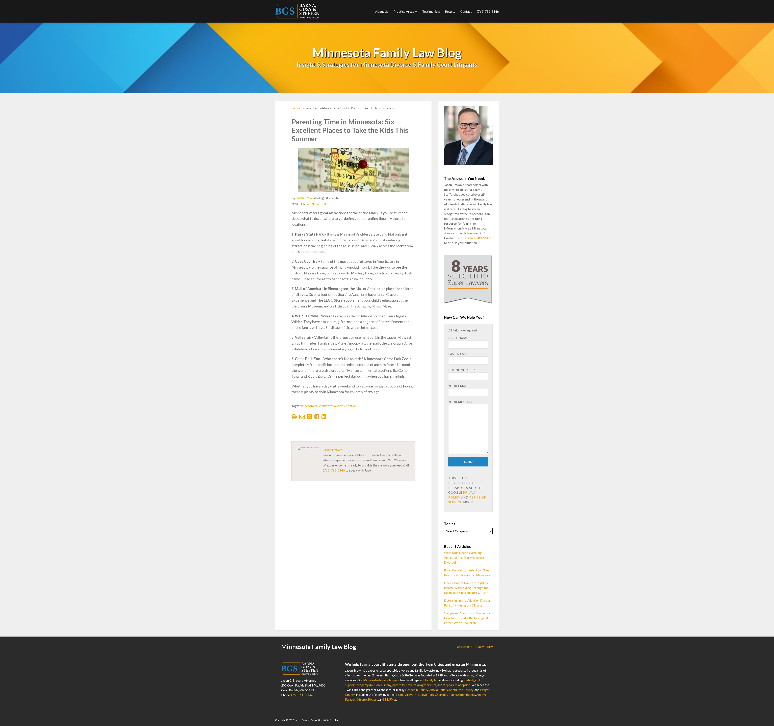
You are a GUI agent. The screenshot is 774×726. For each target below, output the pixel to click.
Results (450, 11)
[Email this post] (302, 416)
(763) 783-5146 (488, 11)
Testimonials (431, 11)
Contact (466, 11)
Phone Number (461, 370)
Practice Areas (404, 11)
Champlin (441, 694)
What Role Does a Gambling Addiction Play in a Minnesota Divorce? (464, 557)
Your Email (458, 386)
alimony (386, 685)
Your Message (460, 402)
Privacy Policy (483, 646)
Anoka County (438, 690)
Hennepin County (416, 690)
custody (469, 680)
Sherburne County (461, 690)
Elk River (390, 699)
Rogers (373, 699)
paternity (398, 685)
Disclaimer (463, 646)
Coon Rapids (466, 694)
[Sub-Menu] (415, 11)
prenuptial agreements (421, 685)
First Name (458, 338)
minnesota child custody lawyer (321, 406)
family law (432, 680)
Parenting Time (316, 204)
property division (368, 685)
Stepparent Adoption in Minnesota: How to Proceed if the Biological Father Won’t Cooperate (467, 618)
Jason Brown (305, 198)
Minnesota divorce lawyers (381, 680)
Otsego (362, 699)
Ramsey (350, 699)
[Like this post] (316, 416)
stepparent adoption (456, 685)
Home (295, 108)
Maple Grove (404, 694)
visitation (350, 406)
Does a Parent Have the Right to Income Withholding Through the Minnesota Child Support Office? (466, 587)
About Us (381, 11)
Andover (482, 694)
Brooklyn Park (424, 694)
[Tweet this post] (309, 416)
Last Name (457, 354)
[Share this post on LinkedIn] (323, 416)
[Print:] (294, 416)
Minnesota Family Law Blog (387, 52)
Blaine (452, 694)
